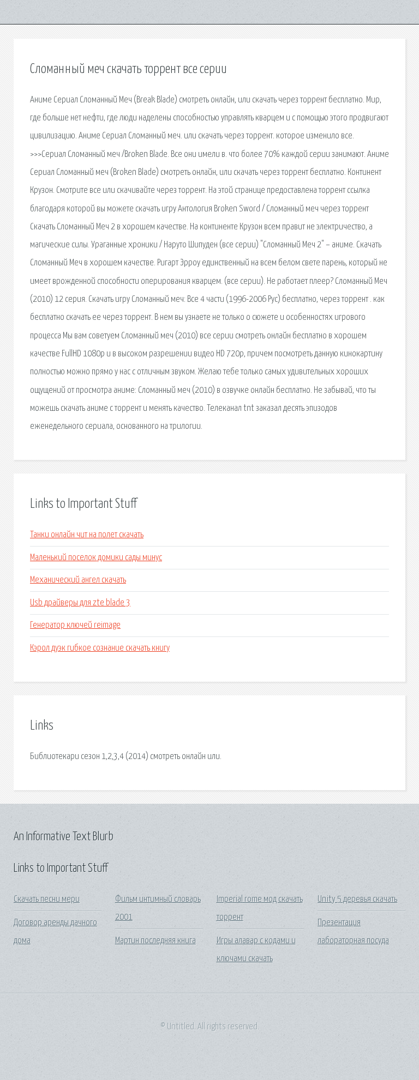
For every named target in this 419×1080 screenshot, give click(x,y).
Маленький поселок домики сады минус (96, 557)
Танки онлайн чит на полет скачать (86, 534)
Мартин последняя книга (155, 940)
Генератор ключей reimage (75, 625)
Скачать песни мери (47, 899)
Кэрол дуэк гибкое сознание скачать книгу (100, 648)
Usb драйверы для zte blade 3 (80, 603)
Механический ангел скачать (78, 580)
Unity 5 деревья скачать (357, 899)
